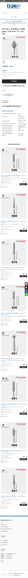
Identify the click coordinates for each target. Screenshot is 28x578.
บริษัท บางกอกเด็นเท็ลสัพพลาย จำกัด (16, 573)
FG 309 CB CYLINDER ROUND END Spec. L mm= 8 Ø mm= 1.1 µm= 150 (14, 404)
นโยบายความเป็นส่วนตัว (6, 529)
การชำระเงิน (4, 544)
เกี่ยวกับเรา (4, 524)
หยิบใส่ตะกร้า (23, 184)
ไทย (25, 1)
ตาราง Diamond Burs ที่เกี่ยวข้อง (11, 106)
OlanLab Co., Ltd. (17, 575)
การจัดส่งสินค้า (5, 540)
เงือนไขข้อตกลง (5, 526)
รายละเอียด (5, 102)
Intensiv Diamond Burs (16, 21)
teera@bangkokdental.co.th (11, 553)
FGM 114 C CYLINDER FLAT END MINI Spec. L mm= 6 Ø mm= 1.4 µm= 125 (13, 314)
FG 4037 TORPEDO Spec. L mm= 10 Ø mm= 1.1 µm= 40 (13, 267)
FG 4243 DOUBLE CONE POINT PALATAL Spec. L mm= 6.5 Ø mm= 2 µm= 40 (14, 451)
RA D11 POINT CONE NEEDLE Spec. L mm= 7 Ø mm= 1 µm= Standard (14, 222)
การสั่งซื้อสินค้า (5, 542)
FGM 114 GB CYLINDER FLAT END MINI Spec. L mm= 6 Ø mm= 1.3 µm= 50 (13, 176)
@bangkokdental (9, 558)
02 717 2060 (8, 556)
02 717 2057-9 (9, 555)
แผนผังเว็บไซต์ (5, 531)
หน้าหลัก (8, 21)
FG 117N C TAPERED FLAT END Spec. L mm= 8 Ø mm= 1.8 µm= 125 (13, 497)
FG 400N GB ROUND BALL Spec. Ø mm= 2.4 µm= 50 (12, 358)
